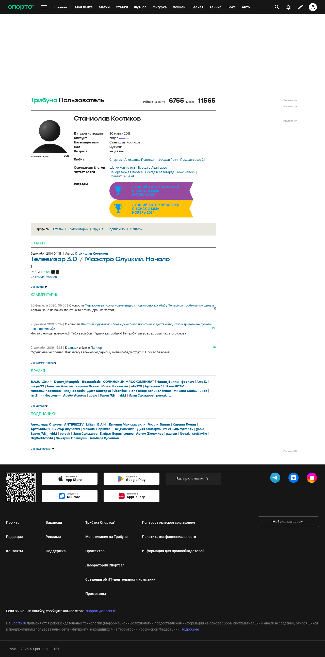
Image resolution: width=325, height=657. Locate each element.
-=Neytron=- (51, 395)
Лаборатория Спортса (126, 172)
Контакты (14, 551)
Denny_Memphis (66, 381)
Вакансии (54, 522)
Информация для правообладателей (173, 551)
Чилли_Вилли (168, 381)
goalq (93, 395)
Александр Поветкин (139, 159)
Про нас (12, 522)
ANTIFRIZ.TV (74, 424)
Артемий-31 (154, 386)
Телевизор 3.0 (54, 259)
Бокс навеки (186, 172)
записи (73, 347)
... (170, 395)
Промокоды (95, 594)
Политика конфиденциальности (169, 537)
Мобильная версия (288, 522)
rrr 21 (34, 395)
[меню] (44, 7)
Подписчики (116, 229)
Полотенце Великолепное (150, 390)
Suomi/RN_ (108, 395)
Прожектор (95, 551)
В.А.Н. (35, 381)
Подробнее (190, 629)
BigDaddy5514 (42, 438)
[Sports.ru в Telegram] (276, 479)
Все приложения (190, 479)
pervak (161, 395)
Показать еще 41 (121, 176)
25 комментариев (44, 277)
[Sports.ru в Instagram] (313, 479)
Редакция (14, 537)
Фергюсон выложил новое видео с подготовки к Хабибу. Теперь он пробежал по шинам (149, 305)
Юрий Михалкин (114, 386)
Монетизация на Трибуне (106, 537)
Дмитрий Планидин (71, 438)
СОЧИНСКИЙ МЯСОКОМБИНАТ (128, 381)
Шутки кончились (122, 167)
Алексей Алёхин (60, 386)
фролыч (187, 381)
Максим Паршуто (96, 429)
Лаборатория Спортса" (104, 565)
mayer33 (37, 386)
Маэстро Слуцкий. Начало (127, 259)
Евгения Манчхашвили (127, 424)
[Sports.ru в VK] (294, 479)
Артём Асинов (74, 395)
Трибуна (44, 100)
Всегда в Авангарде (152, 167)
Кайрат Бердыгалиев (117, 433)
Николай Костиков (46, 390)
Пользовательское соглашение (168, 522)
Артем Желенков (149, 433)
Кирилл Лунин (87, 386)
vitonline (120, 390)
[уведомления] (288, 7)
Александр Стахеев (46, 424)
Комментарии (78, 229)
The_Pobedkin (74, 390)
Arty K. (202, 381)
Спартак (115, 159)
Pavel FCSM (175, 386)
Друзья (98, 229)
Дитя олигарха (99, 390)
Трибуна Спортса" (100, 522)
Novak (185, 433)
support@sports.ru (101, 611)
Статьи (58, 229)
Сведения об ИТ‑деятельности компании (120, 579)
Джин (47, 381)
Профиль (42, 229)
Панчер (96, 347)
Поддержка (56, 551)
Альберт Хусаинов (104, 438)
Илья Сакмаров (141, 395)
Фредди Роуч (168, 159)
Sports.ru (18, 623)
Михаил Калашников (190, 390)
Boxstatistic (91, 381)
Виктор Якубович (66, 429)
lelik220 (136, 386)
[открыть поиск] (277, 7)
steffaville (199, 433)
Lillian (90, 424)
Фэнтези (136, 229)
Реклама (53, 537)
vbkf (122, 395)
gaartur (171, 433)
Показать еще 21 (192, 159)
